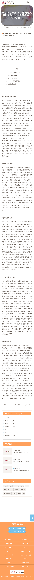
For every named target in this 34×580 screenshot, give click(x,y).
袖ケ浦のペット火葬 (10, 436)
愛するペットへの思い (10, 427)
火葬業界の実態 (12, 75)
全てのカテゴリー (9, 418)
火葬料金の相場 (12, 78)
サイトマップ (25, 566)
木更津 (10, 486)
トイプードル (23, 489)
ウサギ (27, 486)
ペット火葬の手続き (14, 81)
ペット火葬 (16, 486)
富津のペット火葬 (9, 424)
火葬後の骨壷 (12, 84)
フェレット (10, 489)
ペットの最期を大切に (14, 72)
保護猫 (19, 493)
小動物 (5, 486)
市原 (5, 489)
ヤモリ (16, 489)
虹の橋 (22, 486)
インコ (14, 493)
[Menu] (31, 2)
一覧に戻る (17, 405)
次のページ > (28, 405)
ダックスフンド (7, 493)
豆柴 (24, 493)
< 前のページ (6, 405)
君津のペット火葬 (9, 421)
